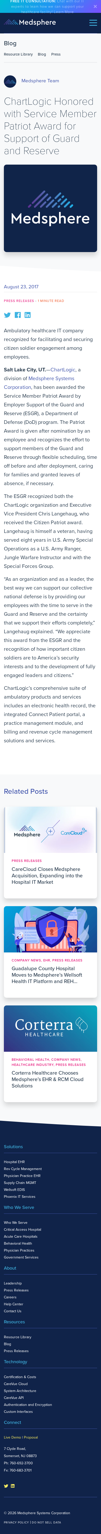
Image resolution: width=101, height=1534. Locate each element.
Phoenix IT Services (19, 1196)
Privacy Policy (16, 1522)
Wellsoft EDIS (14, 1190)
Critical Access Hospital (22, 1229)
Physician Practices (19, 1250)
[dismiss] (95, 6)
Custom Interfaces (18, 1412)
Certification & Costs (20, 1377)
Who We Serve (15, 1222)
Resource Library (18, 54)
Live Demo (12, 1437)
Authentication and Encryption (28, 1405)
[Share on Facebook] (18, 314)
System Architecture (20, 1391)
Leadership (13, 1283)
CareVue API (14, 1398)
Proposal (31, 1437)
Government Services (21, 1257)
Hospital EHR (14, 1162)
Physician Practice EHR (22, 1176)
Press (56, 54)
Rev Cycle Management (23, 1169)
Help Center (13, 1304)
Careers (10, 1297)
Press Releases (19, 301)
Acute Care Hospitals (21, 1236)
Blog (42, 54)
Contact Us (12, 1311)
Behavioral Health (18, 1243)
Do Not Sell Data (46, 1522)
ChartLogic (63, 370)
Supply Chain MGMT (20, 1183)
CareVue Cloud (16, 1384)
